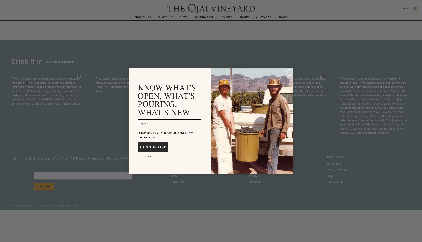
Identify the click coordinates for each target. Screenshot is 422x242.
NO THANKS (147, 156)
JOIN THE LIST (153, 147)
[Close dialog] (289, 72)
